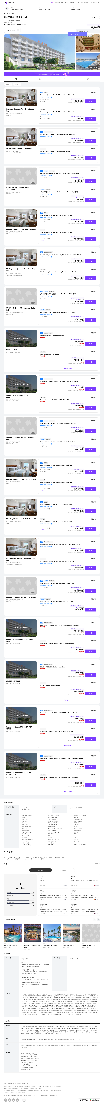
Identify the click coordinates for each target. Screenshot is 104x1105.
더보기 (43, 120)
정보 (40, 79)
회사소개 (5, 1083)
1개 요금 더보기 (67, 368)
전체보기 (97, 863)
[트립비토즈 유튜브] (13, 1100)
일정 (39, 7)
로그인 (66, 2)
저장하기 (94, 17)
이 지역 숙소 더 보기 (9, 13)
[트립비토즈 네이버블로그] (17, 1100)
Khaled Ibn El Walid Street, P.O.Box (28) (16, 24)
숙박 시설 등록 (84, 2)
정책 (88, 79)
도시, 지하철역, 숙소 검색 (14, 7)
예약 (90, 101)
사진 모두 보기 (94, 67)
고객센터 (77, 2)
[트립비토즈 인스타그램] (5, 1100)
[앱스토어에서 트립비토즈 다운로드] (83, 1100)
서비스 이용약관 (18, 1083)
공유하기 (98, 17)
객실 (16, 79)
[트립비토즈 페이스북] (9, 1100)
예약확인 (72, 2)
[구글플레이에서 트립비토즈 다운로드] (94, 1100)
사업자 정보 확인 (20, 1090)
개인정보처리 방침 (25, 1083)
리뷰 (64, 79)
